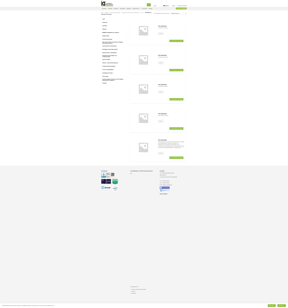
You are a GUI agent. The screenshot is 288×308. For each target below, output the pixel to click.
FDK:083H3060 (162, 140)
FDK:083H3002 (162, 55)
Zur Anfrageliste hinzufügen (176, 40)
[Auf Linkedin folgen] (158, 5)
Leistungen (122, 8)
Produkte (110, 8)
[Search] (149, 4)
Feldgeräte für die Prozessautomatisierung (130, 12)
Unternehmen (135, 8)
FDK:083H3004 (162, 113)
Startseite (104, 8)
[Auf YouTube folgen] (160, 5)
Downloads (144, 8)
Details (161, 33)
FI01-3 (142, 12)
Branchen (116, 8)
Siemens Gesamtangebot (115, 12)
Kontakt (150, 8)
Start (102, 12)
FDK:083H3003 (162, 84)
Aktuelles (129, 8)
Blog (155, 5)
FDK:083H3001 (162, 26)
